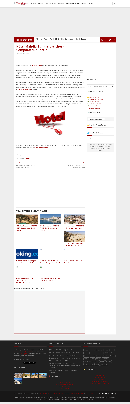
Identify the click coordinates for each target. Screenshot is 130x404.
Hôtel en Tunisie (65, 382)
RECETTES (67, 393)
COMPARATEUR (81, 3)
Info (111, 353)
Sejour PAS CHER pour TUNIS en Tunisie (62, 361)
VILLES (41, 3)
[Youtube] (115, 394)
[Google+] (109, 394)
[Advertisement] (65, 22)
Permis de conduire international (99, 383)
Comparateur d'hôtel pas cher (64, 384)
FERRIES (91, 3)
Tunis (92, 364)
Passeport (105, 358)
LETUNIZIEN (43, 393)
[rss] (102, 40)
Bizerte (86, 350)
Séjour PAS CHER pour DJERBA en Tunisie (63, 350)
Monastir (112, 356)
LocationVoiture (96, 356)
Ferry (112, 350)
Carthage (100, 350)
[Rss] (100, 394)
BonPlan (93, 350)
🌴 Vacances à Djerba (93, 108)
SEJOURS (61, 3)
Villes (97, 364)
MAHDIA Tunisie (36, 65)
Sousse (96, 361)
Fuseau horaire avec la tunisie (99, 381)
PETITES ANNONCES (58, 393)
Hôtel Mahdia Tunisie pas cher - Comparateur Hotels (40, 48)
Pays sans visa (100, 375)
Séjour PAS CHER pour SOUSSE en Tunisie (63, 355)
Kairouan (86, 356)
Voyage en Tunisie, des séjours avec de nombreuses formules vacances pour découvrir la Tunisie (65, 365)
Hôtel (106, 353)
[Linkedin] (112, 394)
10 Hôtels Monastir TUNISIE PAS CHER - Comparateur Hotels (59, 40)
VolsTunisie (104, 364)
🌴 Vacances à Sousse (93, 106)
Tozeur (86, 364)
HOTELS (48, 3)
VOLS (55, 3)
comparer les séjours (24, 89)
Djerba (107, 350)
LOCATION (70, 3)
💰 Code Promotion (93, 97)
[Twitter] (110, 40)
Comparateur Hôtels (26, 352)
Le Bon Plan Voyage (65, 386)
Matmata (105, 356)
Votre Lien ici (65, 388)
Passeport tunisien (99, 379)
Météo (92, 358)
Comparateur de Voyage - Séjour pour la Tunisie (65, 358)
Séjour (102, 361)
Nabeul (98, 358)
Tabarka (108, 361)
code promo (24, 354)
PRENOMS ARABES (74, 393)
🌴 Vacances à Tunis (93, 101)
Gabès (86, 353)
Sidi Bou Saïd (87, 361)
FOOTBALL (50, 393)
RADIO (82, 393)
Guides (100, 353)
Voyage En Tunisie (24, 53)
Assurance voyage (99, 377)
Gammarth (93, 353)
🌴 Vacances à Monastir (94, 104)
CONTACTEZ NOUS (89, 393)
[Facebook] (106, 40)
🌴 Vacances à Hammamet (95, 99)
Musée (86, 358)
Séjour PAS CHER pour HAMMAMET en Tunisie (64, 352)
